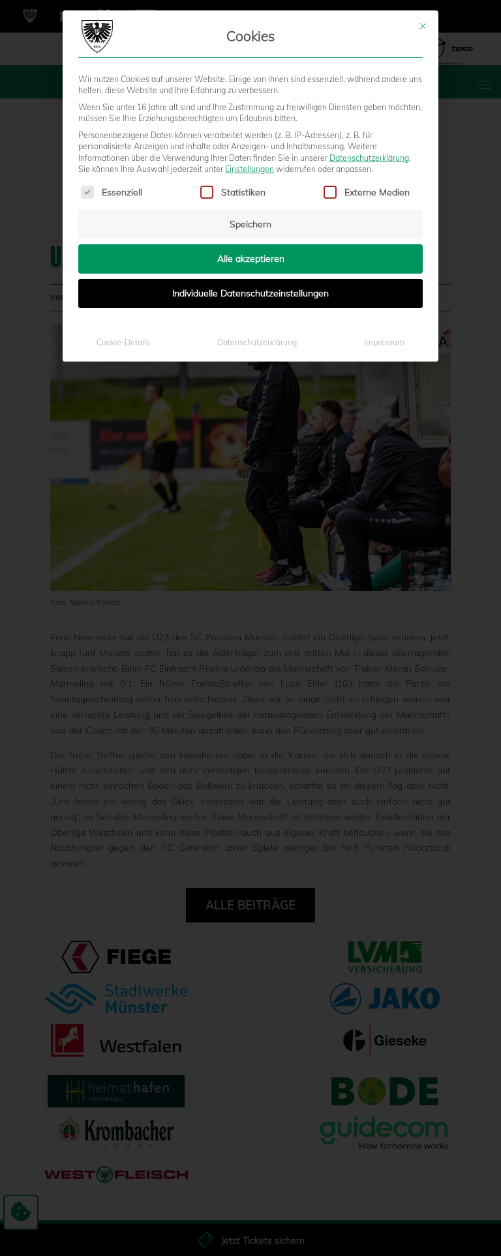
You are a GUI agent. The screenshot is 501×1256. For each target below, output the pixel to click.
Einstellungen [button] (249, 169)
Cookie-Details (123, 342)
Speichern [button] (250, 224)
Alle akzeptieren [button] (250, 258)
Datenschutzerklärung (369, 158)
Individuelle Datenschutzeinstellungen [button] (250, 293)
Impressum (384, 342)
